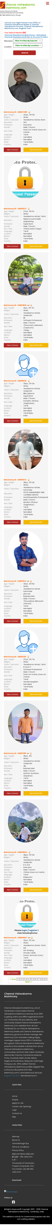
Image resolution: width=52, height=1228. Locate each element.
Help (14, 1117)
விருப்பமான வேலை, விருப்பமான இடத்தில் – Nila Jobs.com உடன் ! (23, 1157)
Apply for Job (17, 1103)
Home (14, 1096)
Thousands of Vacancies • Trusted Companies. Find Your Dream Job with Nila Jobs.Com (23, 1167)
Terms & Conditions (20, 1147)
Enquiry (15, 1099)
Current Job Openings (21, 1106)
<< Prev (12, 979)
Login (14, 1110)
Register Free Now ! (12, 1075)
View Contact (12, 149)
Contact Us (17, 1113)
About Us (16, 1140)
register (33, 930)
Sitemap (15, 1136)
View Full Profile (36, 149)
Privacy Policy (18, 1150)
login (24, 930)
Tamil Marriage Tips (20, 1143)
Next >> (28, 982)
